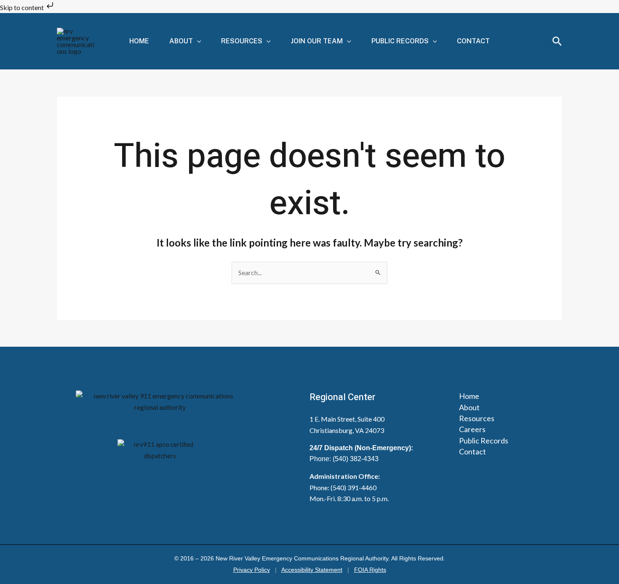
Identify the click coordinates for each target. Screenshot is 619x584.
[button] (197, 41)
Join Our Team (317, 41)
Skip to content (22, 7)
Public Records (400, 41)
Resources (241, 41)
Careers (472, 429)
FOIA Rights (370, 570)
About (181, 41)
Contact (473, 41)
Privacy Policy (251, 570)
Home (139, 41)
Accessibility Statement (311, 570)
